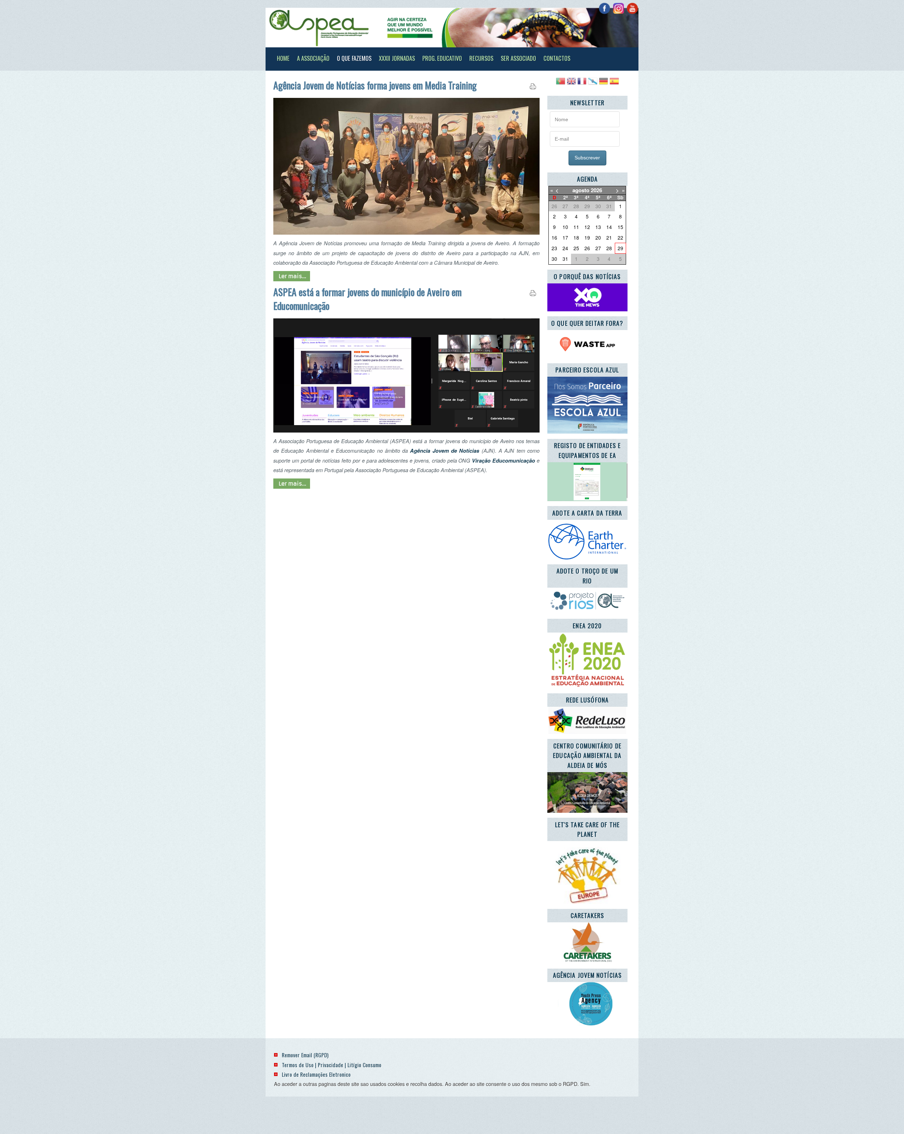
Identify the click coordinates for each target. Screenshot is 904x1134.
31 (565, 258)
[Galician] (592, 83)
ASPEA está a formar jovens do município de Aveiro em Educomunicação (367, 298)
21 (609, 237)
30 (554, 258)
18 (576, 237)
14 (609, 226)
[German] (603, 83)
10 (565, 226)
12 (587, 226)
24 (565, 248)
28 (609, 248)
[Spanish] (614, 83)
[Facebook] (604, 8)
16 (554, 237)
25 (576, 248)
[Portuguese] (560, 83)
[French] (582, 83)
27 (598, 248)
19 (587, 237)
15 (620, 226)
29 (620, 248)
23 (554, 248)
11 (576, 226)
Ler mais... (291, 276)
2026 (596, 190)
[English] (571, 83)
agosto (580, 190)
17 (565, 237)
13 (598, 226)
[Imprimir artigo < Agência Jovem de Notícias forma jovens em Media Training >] (533, 87)
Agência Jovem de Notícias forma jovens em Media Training (375, 85)
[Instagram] (618, 8)
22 (620, 237)
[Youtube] (632, 8)
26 (587, 248)
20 (598, 237)
